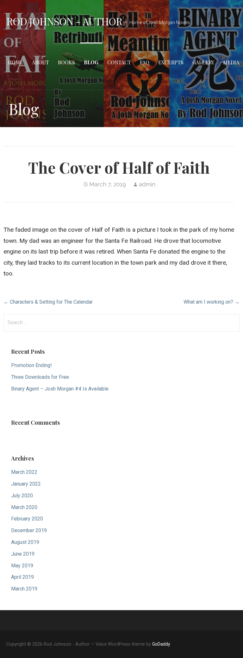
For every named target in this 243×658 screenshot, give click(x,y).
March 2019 (24, 589)
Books (66, 62)
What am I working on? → (212, 302)
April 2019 (22, 577)
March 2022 (24, 472)
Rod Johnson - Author (64, 21)
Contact (119, 62)
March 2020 (24, 507)
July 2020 (22, 496)
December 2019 (29, 530)
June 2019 (22, 554)
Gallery (203, 62)
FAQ (144, 62)
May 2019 (22, 566)
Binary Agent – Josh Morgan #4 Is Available (60, 389)
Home (15, 62)
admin (147, 184)
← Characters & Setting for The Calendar (48, 302)
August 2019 (25, 542)
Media (231, 62)
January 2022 (26, 484)
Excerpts (171, 62)
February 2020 (27, 519)
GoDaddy (161, 644)
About (40, 62)
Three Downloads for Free (40, 377)
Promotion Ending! (31, 365)
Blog (91, 62)
